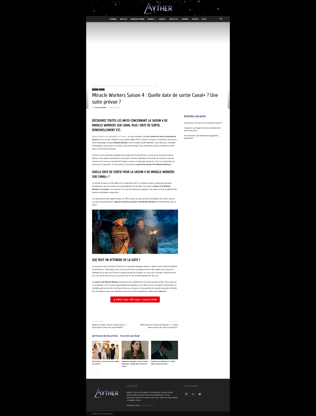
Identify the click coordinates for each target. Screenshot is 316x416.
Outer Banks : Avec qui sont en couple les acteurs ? (203, 123)
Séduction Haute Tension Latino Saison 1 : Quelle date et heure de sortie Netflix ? (109, 326)
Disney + (151, 19)
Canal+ (162, 19)
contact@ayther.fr (147, 405)
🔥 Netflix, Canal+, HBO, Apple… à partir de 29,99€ (135, 299)
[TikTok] (193, 394)
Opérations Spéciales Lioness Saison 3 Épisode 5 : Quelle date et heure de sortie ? (135, 363)
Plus (204, 19)
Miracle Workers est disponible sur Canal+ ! (109, 136)
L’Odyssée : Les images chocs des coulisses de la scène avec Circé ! (202, 129)
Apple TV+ (173, 19)
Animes (185, 19)
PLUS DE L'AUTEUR (130, 335)
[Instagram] (186, 394)
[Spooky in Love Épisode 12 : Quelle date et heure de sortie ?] (164, 350)
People (195, 19)
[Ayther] (158, 8)
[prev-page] (93, 371)
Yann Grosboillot (100, 107)
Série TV (102, 86)
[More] (166, 309)
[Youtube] (199, 394)
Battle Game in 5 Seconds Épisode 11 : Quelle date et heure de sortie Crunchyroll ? (159, 326)
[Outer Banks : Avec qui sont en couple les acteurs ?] (105, 350)
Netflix (123, 19)
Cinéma (113, 19)
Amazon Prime (137, 19)
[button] (221, 19)
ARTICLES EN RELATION (105, 335)
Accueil (94, 86)
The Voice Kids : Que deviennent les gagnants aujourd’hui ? (201, 137)
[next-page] (97, 371)
